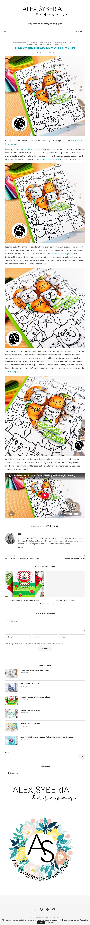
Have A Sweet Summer (30, 724)
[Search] (84, 31)
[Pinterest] (78, 31)
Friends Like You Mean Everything (35, 670)
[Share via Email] (57, 526)
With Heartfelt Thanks (30, 684)
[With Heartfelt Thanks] (11, 687)
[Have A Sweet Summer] (11, 727)
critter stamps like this (24, 149)
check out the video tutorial (47, 159)
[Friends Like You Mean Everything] (11, 673)
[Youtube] (81, 31)
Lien (43, 52)
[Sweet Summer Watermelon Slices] (24, 584)
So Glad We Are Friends (65, 600)
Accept (40, 923)
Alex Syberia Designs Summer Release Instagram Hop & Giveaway (48, 737)
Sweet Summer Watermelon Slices (24, 600)
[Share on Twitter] (52, 526)
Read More (50, 923)
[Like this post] (48, 526)
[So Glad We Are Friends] (65, 584)
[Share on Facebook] (50, 526)
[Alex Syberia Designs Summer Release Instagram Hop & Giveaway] (11, 740)
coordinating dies (12, 371)
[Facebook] (74, 31)
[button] (8, 588)
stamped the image (60, 253)
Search (8, 752)
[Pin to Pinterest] (55, 526)
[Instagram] (76, 31)
